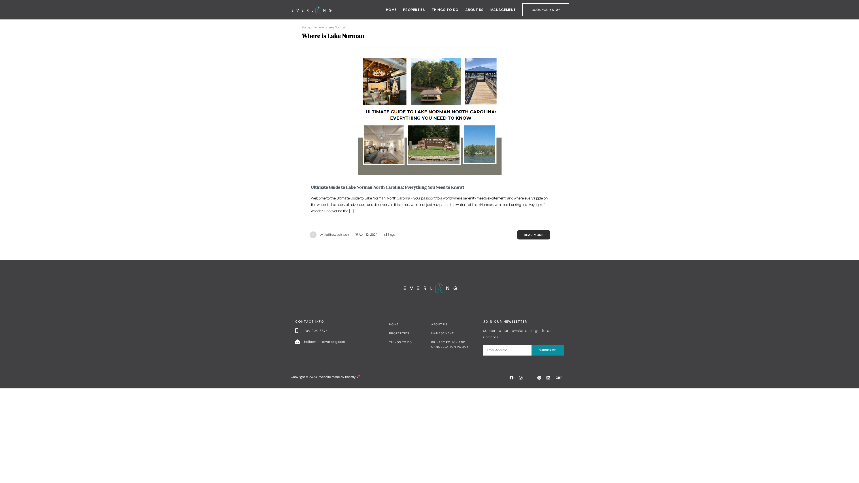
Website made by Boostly (338, 377)
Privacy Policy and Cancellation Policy (450, 344)
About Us (474, 9)
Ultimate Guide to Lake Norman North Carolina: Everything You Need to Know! (387, 187)
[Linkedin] (548, 378)
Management (503, 9)
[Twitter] (530, 378)
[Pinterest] (539, 378)
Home (391, 9)
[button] (512, 378)
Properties (414, 9)
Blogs (391, 234)
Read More (533, 235)
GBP (559, 377)
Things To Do (400, 342)
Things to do (445, 9)
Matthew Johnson (336, 234)
